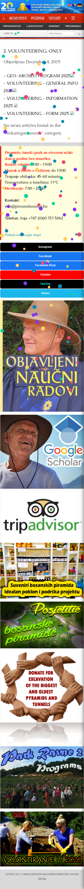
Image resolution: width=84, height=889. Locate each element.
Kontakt (54, 26)
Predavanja (73, 26)
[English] (69, 5)
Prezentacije (12, 26)
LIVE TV (8, 33)
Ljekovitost (35, 26)
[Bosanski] (74, 5)
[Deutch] (79, 5)
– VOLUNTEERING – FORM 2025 (37, 113)
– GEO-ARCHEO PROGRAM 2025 (37, 75)
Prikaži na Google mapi (23, 234)
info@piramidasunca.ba (26, 206)
